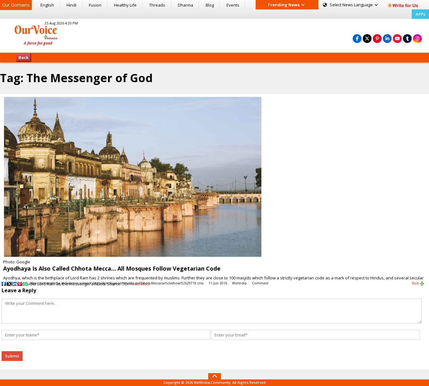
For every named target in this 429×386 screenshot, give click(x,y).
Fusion (95, 5)
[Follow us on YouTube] (397, 38)
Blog (210, 5)
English (47, 5)
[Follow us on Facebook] (357, 38)
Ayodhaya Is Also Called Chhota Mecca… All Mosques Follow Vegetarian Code (111, 268)
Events (232, 5)
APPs (420, 14)
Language (352, 5)
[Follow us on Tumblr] (407, 38)
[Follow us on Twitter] (367, 38)
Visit (416, 283)
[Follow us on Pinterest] (377, 38)
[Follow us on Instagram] (417, 38)
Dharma (185, 5)
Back (24, 57)
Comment (260, 283)
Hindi (71, 5)
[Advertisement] (214, 35)
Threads (157, 5)
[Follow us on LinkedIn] (387, 38)
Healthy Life (125, 5)
